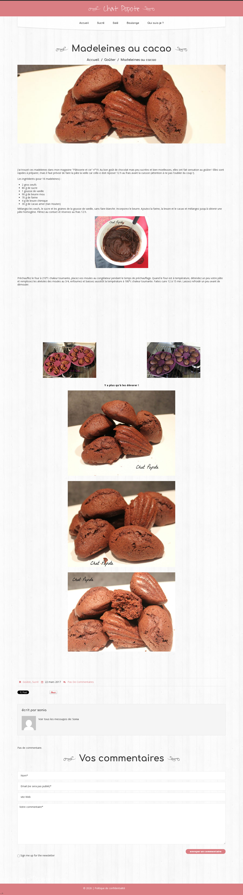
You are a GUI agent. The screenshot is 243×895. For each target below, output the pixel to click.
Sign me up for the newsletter (37, 855)
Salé (115, 23)
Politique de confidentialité (110, 888)
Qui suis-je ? (155, 23)
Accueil (84, 23)
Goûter (110, 60)
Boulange (133, 23)
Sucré (100, 23)
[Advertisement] (121, 158)
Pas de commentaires (81, 682)
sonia (41, 710)
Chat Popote (121, 8)
